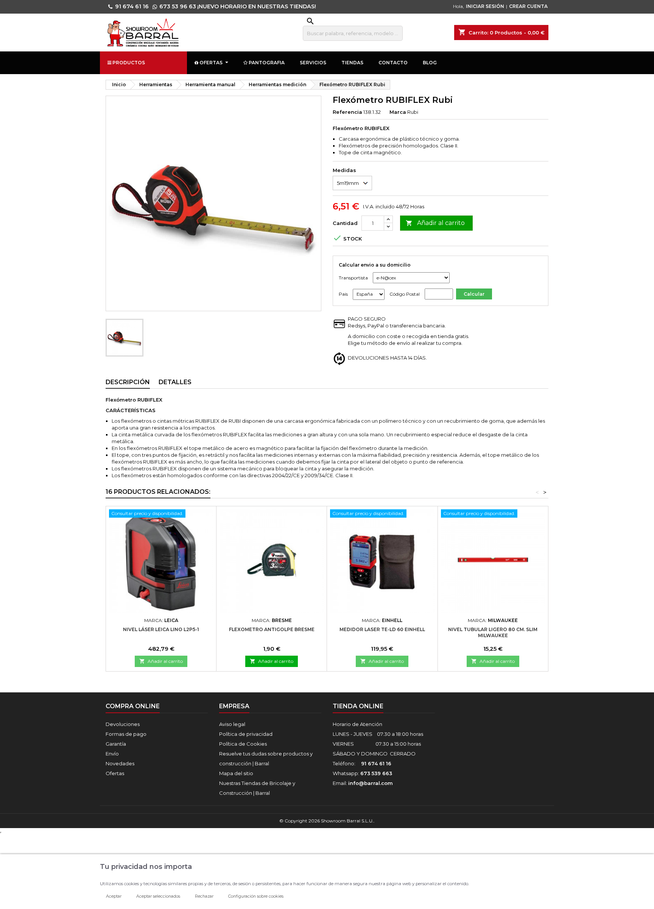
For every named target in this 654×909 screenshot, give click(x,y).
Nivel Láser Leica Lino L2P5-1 (161, 629)
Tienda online (358, 706)
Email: (363, 783)
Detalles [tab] (175, 382)
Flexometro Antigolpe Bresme (272, 629)
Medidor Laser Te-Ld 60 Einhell (382, 629)
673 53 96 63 (177, 6)
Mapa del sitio (236, 773)
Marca (397, 112)
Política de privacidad (245, 734)
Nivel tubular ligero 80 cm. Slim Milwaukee (492, 632)
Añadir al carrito (435, 222)
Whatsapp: (362, 773)
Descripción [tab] (128, 382)
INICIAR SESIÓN (485, 6)
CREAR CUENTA (528, 6)
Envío (112, 754)
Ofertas (115, 773)
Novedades (120, 763)
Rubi (412, 112)
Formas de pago (126, 734)
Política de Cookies (243, 744)
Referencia (347, 112)
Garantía (116, 744)
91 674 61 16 (132, 6)
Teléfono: (362, 763)
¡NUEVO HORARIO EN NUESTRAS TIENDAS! (256, 6)
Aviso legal (232, 724)
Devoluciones (123, 724)
